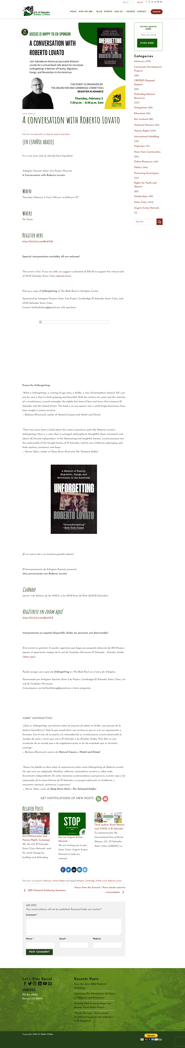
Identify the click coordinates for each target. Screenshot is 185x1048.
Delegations (140, 107)
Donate (130, 12)
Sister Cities (140, 202)
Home (73, 12)
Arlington (80, 881)
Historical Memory (144, 125)
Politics (138, 167)
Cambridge (90, 881)
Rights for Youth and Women (145, 185)
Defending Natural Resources (144, 96)
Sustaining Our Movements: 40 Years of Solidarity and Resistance (94, 996)
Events (108, 12)
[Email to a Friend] (74, 870)
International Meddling (146, 136)
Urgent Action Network (146, 208)
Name (30, 939)
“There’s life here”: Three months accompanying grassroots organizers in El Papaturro (94, 1017)
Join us (118, 12)
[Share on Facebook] (63, 870)
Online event (101, 881)
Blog (99, 12)
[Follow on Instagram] (149, 2)
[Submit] (160, 221)
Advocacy (25, 114)
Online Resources (143, 161)
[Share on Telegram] (85, 870)
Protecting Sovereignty (146, 173)
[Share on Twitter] (68, 870)
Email (63, 939)
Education (139, 113)
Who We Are (85, 12)
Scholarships (141, 196)
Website (97, 939)
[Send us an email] (155, 2)
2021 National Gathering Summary (46, 890)
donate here (63, 276)
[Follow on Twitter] (152, 2)
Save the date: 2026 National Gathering (90, 986)
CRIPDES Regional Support (144, 82)
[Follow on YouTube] (161, 2)
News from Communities (147, 152)
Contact (141, 12)
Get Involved (141, 119)
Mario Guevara (62, 134)
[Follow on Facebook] (146, 2)
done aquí (28, 657)
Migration (139, 146)
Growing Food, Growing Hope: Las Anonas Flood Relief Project (92, 1005)
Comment (31, 915)
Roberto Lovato (115, 881)
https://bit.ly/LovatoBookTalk (37, 241)
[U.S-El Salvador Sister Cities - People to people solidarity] (36, 11)
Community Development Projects (148, 69)
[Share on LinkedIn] (79, 870)
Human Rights (32, 114)
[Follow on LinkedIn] (158, 2)
